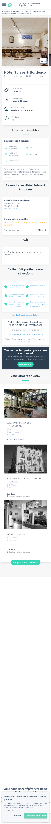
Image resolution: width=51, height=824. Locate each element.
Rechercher (25, 364)
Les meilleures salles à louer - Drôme (16, 287)
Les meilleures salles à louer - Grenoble (37, 295)
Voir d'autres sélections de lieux (25, 315)
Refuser (17, 815)
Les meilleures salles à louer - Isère (37, 287)
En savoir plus (9, 810)
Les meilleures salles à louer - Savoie (16, 295)
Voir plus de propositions (25, 562)
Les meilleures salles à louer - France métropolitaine (16, 304)
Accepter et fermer (35, 815)
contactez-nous (25, 342)
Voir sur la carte (10, 208)
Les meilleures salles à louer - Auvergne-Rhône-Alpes (37, 304)
